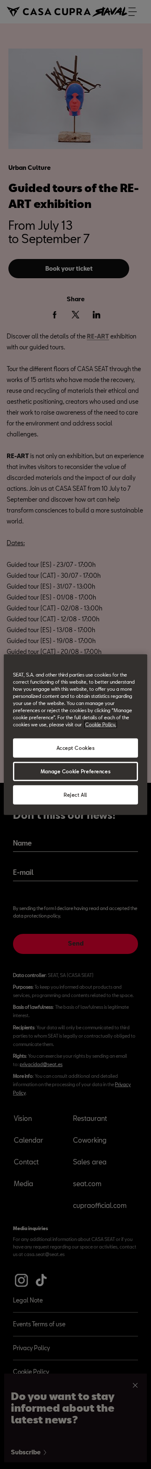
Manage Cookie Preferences (75, 771)
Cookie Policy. (100, 724)
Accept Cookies (76, 748)
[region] (75, 734)
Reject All (75, 794)
